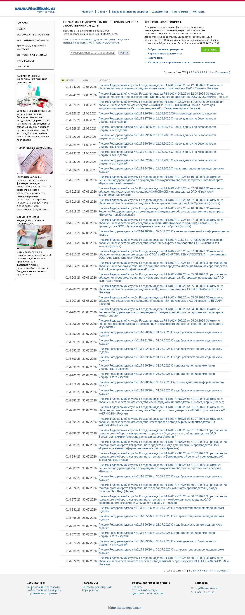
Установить (210, 49)
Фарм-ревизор (26, 60)
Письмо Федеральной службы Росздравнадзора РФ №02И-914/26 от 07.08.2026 (162, 266)
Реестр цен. (155, 57)
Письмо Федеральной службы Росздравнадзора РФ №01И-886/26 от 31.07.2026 (162, 433)
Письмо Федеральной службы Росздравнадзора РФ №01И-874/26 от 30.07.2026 (162, 488)
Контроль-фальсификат (96, 587)
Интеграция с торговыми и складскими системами (181, 62)
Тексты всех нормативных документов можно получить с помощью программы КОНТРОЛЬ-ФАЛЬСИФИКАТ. (96, 41)
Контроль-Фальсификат (32, 55)
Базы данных (36, 583)
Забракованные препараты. (166, 49)
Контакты (198, 11)
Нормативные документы (165, 53)
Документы (160, 11)
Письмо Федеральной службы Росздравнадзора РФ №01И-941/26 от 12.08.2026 (163, 95)
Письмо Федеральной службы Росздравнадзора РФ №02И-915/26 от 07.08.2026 (160, 191)
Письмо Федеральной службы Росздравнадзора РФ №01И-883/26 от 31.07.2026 (159, 468)
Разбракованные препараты (44, 590)
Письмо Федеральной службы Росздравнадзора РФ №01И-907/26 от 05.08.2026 (160, 300)
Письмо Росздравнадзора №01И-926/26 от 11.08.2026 (157, 113)
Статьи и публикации (144, 590)
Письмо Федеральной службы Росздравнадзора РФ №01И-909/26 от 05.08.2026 (162, 277)
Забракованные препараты (130, 11)
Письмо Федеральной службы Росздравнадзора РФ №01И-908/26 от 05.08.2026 (160, 289)
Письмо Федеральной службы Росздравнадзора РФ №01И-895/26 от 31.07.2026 (160, 422)
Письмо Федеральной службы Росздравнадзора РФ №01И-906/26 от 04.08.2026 (160, 324)
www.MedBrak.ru (35, 9)
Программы (180, 11)
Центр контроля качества (148, 593)
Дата (85, 80)
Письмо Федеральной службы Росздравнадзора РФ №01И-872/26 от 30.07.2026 (163, 561)
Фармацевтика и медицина (151, 583)
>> (213, 72)
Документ (104, 80)
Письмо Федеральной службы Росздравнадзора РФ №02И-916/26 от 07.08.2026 (160, 201)
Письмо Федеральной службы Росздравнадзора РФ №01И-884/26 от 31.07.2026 (162, 456)
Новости (87, 11)
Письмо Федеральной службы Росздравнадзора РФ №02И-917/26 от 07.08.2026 (160, 223)
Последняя (221, 72)
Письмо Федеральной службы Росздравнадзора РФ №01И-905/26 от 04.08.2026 (160, 312)
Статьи (102, 11)
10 (209, 72)
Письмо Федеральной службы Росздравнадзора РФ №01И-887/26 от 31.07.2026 (161, 400)
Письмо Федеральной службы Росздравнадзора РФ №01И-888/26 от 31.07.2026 (161, 410)
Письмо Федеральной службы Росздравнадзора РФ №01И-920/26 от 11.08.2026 (160, 105)
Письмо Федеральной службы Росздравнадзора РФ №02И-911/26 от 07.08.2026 (160, 243)
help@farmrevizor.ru (206, 588)
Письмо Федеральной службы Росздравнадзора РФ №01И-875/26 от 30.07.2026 (162, 499)
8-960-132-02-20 (204, 592)
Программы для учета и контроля (31, 47)
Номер (70, 80)
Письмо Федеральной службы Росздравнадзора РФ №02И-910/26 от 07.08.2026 (162, 254)
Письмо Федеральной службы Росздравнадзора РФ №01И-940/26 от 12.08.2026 (160, 87)
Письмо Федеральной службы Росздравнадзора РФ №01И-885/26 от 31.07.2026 (162, 445)
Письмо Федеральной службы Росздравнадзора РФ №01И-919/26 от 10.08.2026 (160, 180)
